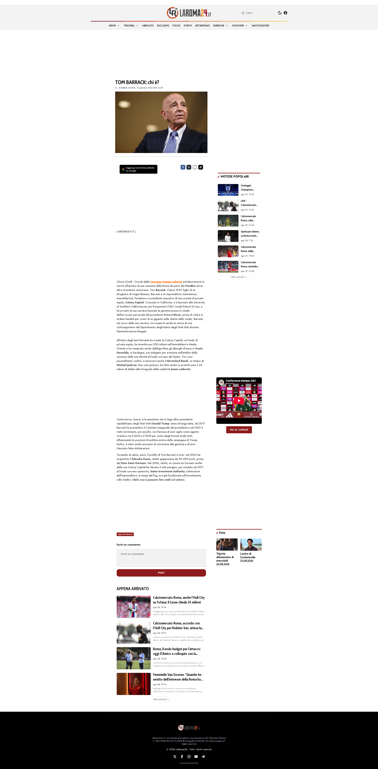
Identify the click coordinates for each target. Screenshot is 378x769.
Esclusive (163, 25)
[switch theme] (280, 13)
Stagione (238, 25)
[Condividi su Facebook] (183, 167)
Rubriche (218, 25)
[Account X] (175, 756)
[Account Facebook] (182, 756)
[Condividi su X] (188, 167)
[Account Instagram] (189, 756)
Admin (124, 87)
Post (161, 572)
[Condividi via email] (194, 167)
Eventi (188, 25)
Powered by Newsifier (189, 763)
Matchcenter (260, 25)
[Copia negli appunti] (200, 167)
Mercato (148, 25)
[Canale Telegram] (203, 756)
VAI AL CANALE (239, 429)
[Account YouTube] (196, 756)
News (112, 25)
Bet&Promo (202, 25)
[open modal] (285, 13)
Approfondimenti (125, 534)
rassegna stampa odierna (166, 282)
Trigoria (129, 25)
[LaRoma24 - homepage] (189, 13)
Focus (176, 25)
